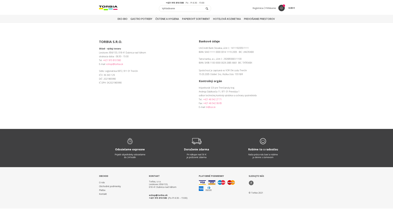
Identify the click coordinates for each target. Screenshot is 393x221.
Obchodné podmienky (110, 186)
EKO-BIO (122, 19)
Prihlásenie (270, 8)
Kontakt (103, 193)
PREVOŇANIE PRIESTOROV (259, 19)
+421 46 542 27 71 (212, 99)
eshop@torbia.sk (114, 64)
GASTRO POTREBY (141, 19)
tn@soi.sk (211, 107)
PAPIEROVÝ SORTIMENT (196, 19)
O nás (102, 182)
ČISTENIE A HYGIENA (167, 19)
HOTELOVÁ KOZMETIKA (227, 19)
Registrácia (258, 8)
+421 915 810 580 (112, 60)
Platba (102, 190)
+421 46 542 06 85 (212, 103)
